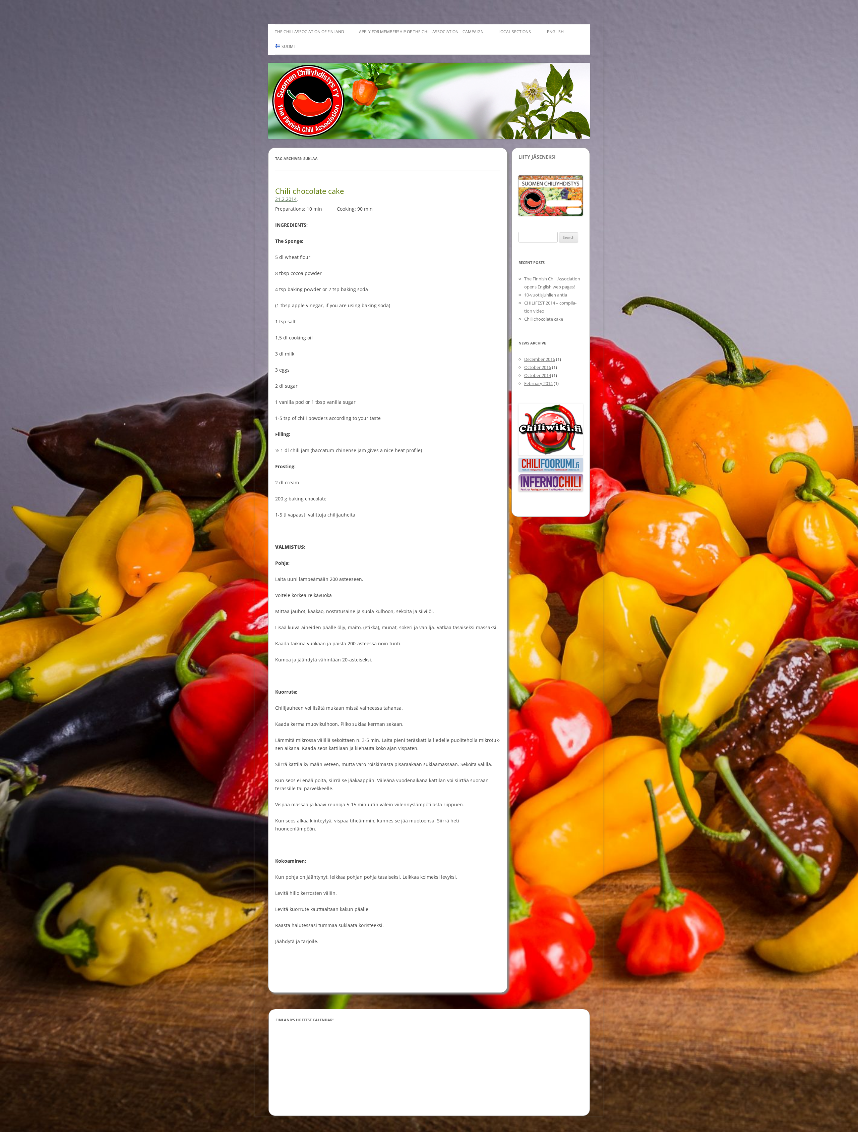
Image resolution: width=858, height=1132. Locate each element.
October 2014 (537, 375)
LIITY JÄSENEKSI (537, 157)
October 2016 (537, 367)
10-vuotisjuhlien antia (545, 295)
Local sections (514, 32)
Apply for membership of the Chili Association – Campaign (421, 32)
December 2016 (539, 359)
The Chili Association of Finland (309, 32)
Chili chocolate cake (309, 191)
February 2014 (538, 383)
